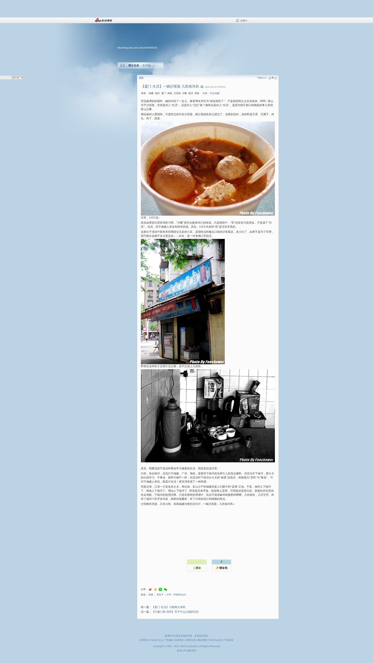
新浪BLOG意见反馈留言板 (178, 635)
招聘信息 (191, 640)
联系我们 (180, 640)
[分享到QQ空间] (155, 589)
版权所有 (191, 650)
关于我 (146, 65)
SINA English (215, 640)
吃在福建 (215, 93)
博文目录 (133, 65)
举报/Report (179, 594)
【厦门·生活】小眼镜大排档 (168, 607)
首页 (122, 65)
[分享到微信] (165, 589)
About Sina (156, 640)
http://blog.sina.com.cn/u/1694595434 (137, 47)
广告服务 (168, 640)
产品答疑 (228, 640)
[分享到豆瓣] (160, 589)
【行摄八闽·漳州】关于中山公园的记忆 (175, 611)
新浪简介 (144, 640)
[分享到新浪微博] (150, 589)
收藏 (150, 594)
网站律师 (202, 640)
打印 (168, 594)
